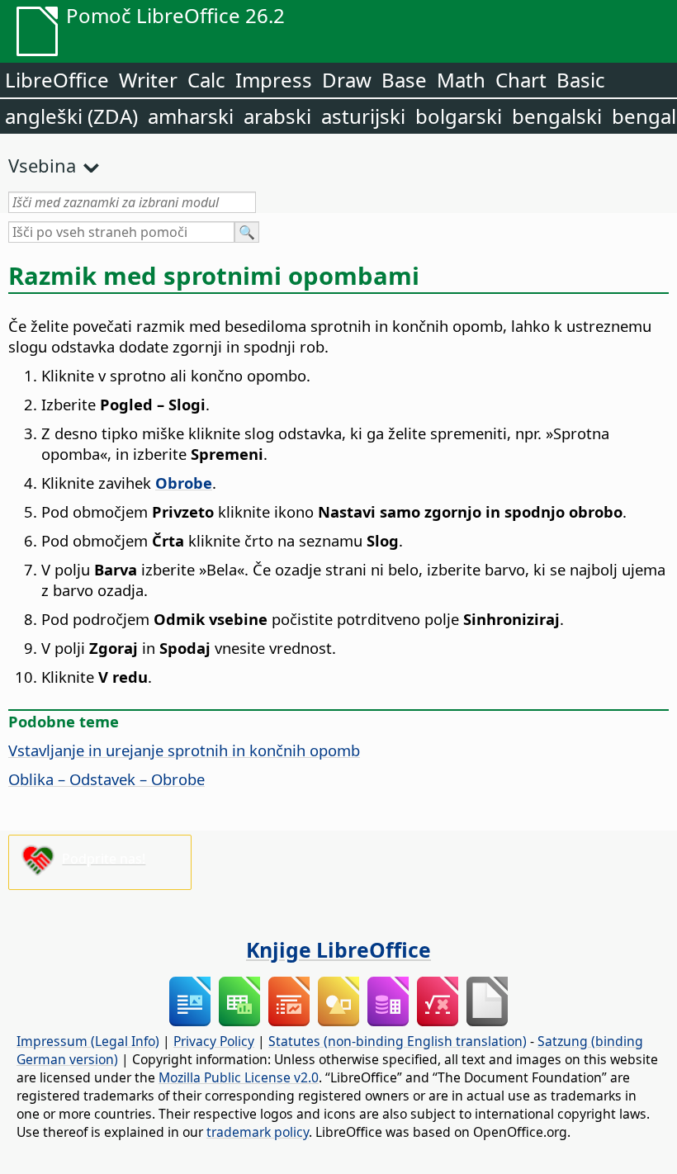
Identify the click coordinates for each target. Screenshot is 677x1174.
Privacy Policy (213, 1041)
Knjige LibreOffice (338, 949)
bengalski (557, 116)
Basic (580, 79)
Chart (521, 79)
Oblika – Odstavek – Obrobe (106, 779)
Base (404, 79)
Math (461, 79)
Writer (148, 79)
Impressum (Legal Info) (88, 1041)
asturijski (363, 116)
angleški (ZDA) (71, 116)
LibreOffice (57, 79)
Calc (206, 79)
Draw (347, 79)
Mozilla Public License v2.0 (239, 1077)
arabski (277, 116)
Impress (273, 79)
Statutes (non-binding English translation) (397, 1041)
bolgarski (458, 116)
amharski (191, 116)
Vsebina (42, 165)
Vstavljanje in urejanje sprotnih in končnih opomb (184, 750)
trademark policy (257, 1132)
